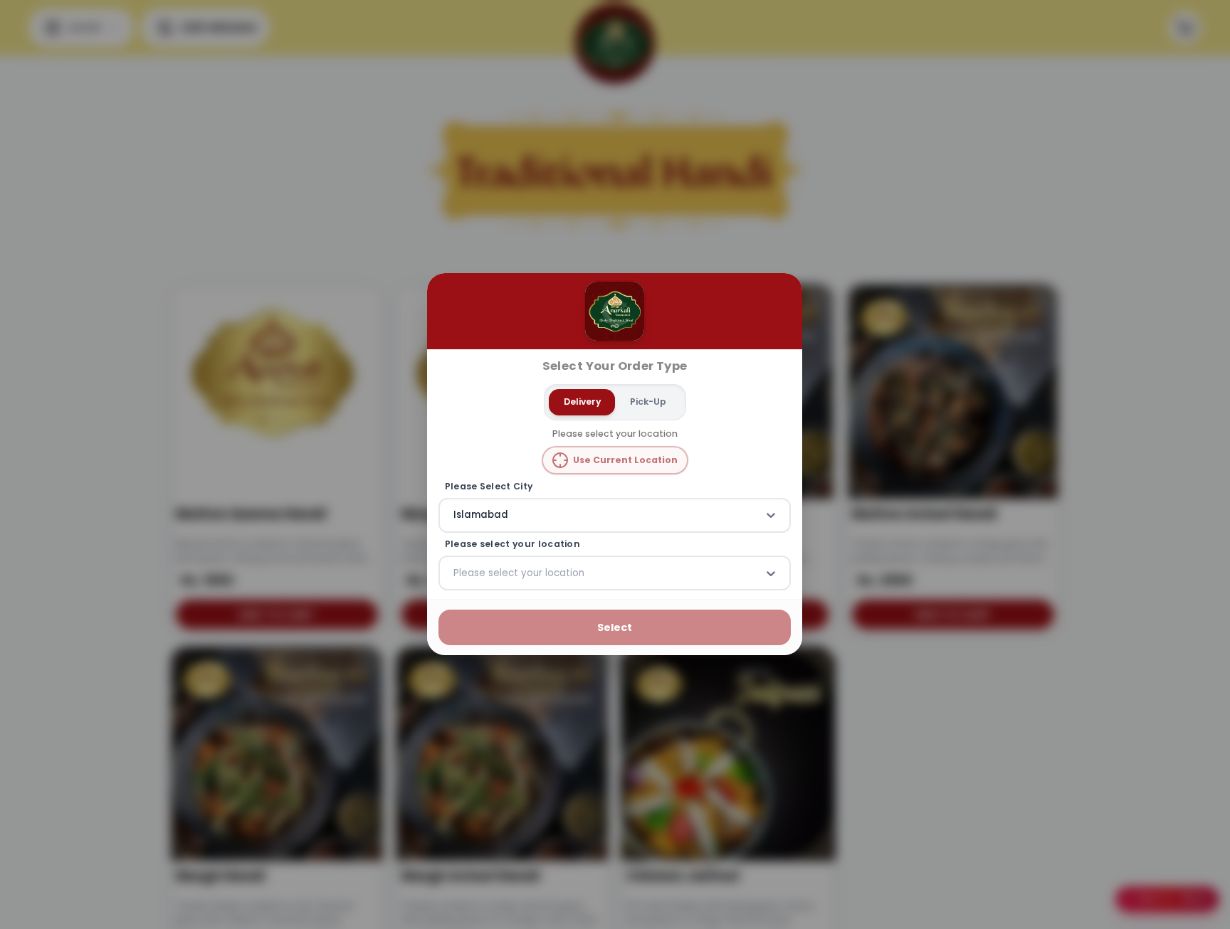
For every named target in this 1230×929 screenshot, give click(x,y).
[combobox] (454, 515)
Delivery (582, 402)
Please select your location (512, 544)
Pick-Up (648, 402)
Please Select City (489, 486)
